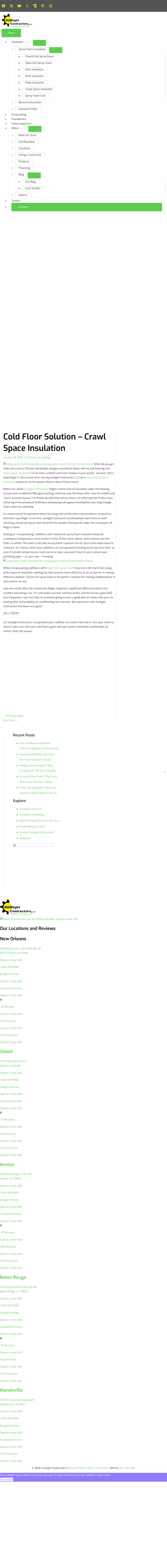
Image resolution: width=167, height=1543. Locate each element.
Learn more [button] (103, 1475)
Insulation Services (31, 809)
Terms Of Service (97, 1468)
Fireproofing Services (32, 826)
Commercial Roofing (32, 814)
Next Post (10, 720)
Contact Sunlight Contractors (37, 832)
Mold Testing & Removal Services (40, 820)
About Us (25, 838)
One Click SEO (127, 1468)
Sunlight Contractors (36, 489)
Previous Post (13, 716)
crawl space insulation (16, 473)
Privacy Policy (76, 1468)
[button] (86, 207)
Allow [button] (9, 1479)
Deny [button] (3, 1479)
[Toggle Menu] (39, 43)
